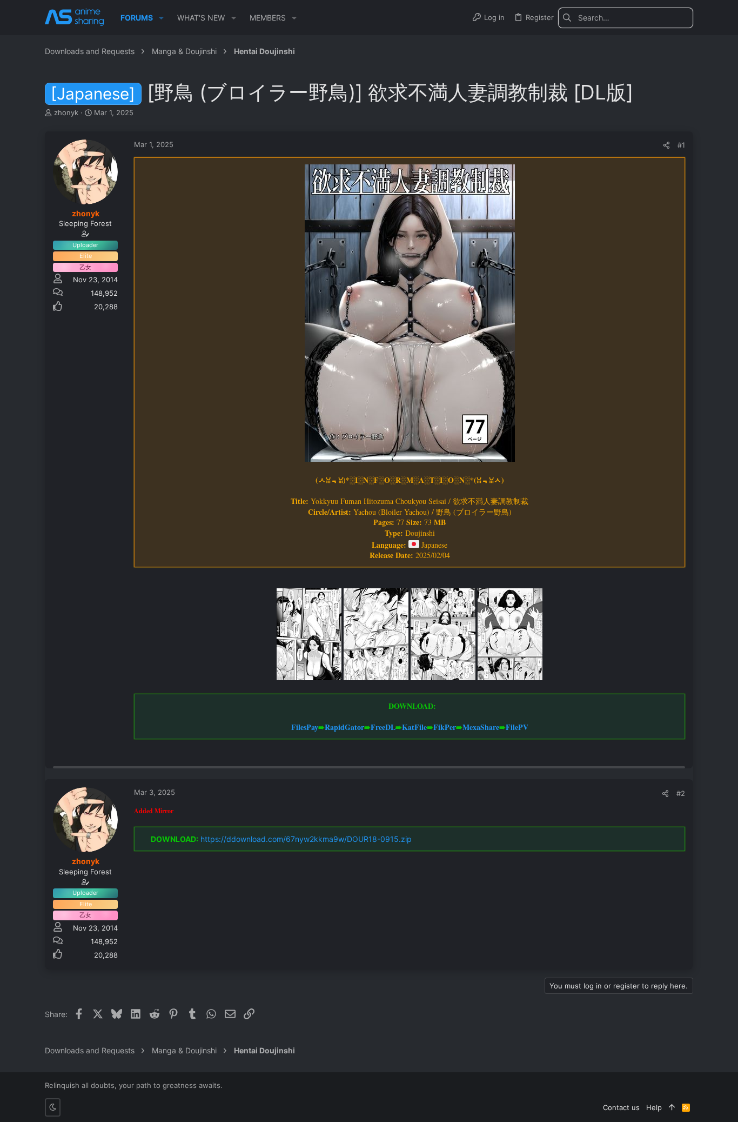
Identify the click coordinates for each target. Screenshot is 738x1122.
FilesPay (304, 727)
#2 (680, 793)
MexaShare (480, 727)
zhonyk (66, 112)
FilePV (517, 727)
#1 (681, 145)
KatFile (414, 727)
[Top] (672, 1107)
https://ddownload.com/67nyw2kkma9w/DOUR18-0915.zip (306, 839)
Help (654, 1107)
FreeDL (383, 727)
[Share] (666, 145)
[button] (161, 17)
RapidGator (344, 727)
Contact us (621, 1107)
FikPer (444, 727)
